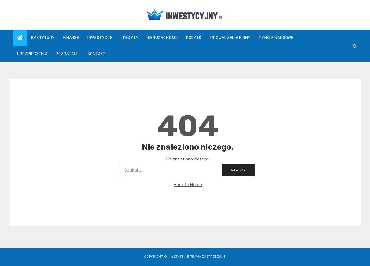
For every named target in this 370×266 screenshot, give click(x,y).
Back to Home (188, 184)
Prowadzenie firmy (230, 37)
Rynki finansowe (276, 37)
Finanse (71, 37)
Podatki (194, 37)
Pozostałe (67, 54)
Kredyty (130, 37)
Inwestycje (99, 37)
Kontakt (97, 54)
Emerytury (43, 37)
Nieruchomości (162, 37)
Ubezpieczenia (32, 54)
